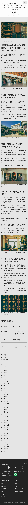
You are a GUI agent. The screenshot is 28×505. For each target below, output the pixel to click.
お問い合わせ (14, 13)
